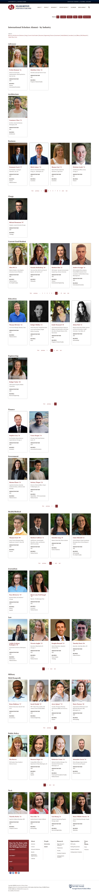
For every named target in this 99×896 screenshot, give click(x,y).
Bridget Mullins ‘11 (36, 325)
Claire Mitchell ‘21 (79, 538)
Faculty (58, 850)
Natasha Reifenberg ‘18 (38, 267)
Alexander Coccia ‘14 (79, 759)
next (63, 191)
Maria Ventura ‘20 (78, 704)
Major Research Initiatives (60, 844)
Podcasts (86, 849)
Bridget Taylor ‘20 (15, 382)
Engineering (47, 35)
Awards (32, 852)
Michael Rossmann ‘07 (16, 222)
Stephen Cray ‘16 (14, 435)
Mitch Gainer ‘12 (36, 167)
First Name (12, 849)
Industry (70, 17)
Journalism (70, 35)
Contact (33, 846)
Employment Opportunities (34, 855)
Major (75, 17)
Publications (60, 848)
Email (11, 861)
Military (78, 35)
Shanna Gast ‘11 (57, 167)
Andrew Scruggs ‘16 (79, 267)
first (32, 191)
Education (41, 35)
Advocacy (10, 35)
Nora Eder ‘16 (35, 816)
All (57, 17)
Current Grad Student (33, 35)
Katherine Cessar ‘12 (58, 759)
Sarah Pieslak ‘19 (36, 704)
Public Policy (11, 37)
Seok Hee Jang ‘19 (57, 538)
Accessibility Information (13, 890)
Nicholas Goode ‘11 (79, 167)
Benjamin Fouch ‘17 (15, 167)
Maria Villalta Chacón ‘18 (81, 816)
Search (89, 8)
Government (57, 35)
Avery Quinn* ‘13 (57, 704)
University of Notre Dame (22, 885)
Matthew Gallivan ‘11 (37, 538)
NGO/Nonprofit (84, 35)
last (66, 191)
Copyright (10, 885)
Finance (52, 35)
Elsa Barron (13, 759)
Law (75, 35)
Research (53, 7)
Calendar (73, 7)
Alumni (46, 846)
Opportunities (63, 7)
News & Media (81, 7)
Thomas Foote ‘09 (14, 538)
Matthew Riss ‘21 (57, 267)
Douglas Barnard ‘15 (58, 643)
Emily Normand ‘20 (58, 325)
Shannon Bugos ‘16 (37, 759)
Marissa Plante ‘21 (15, 482)
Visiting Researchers (75, 846)
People (46, 7)
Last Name (12, 855)
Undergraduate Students (60, 856)
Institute (33, 844)
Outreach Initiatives (35, 849)
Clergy (26, 35)
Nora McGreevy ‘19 (15, 595)
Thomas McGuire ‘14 (15, 325)
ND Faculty (73, 844)
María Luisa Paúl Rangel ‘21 (38, 595)
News (85, 847)
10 (61, 293)
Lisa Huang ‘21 (56, 816)
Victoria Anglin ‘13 (36, 643)
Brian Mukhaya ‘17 (15, 704)
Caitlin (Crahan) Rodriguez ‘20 (14, 644)
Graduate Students (61, 853)
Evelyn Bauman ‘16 (15, 70)
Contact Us (25, 889)
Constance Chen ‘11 (15, 120)
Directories (47, 844)
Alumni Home (87, 17)
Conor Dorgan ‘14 (36, 435)
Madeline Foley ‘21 (36, 70)
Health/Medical (64, 35)
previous (37, 191)
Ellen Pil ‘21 (13, 267)
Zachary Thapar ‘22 (37, 482)
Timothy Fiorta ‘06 (79, 643)
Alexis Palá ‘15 (77, 325)
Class (80, 17)
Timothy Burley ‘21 (15, 816)
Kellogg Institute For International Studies (17, 887)
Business (22, 35)
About (39, 7)
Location (63, 17)
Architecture (16, 35)
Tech (16, 37)
